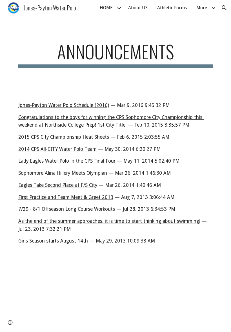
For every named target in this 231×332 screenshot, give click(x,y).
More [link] (201, 7)
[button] (224, 8)
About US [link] (138, 7)
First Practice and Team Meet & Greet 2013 (65, 197)
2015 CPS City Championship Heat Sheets (63, 137)
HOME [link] (106, 7)
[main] (115, 54)
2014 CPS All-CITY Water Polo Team (57, 149)
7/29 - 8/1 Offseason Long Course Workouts (66, 209)
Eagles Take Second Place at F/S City (57, 185)
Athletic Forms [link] (172, 7)
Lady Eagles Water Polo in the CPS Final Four (66, 161)
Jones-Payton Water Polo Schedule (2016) (63, 105)
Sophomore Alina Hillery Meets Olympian (62, 173)
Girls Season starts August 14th (53, 241)
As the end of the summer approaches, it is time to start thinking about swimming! (109, 221)
